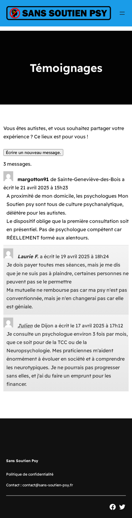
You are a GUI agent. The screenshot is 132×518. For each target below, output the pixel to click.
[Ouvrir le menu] (122, 13)
